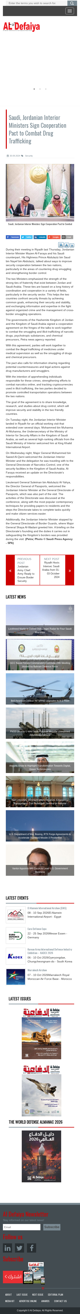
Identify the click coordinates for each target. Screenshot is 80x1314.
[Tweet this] (27, 235)
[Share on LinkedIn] (40, 235)
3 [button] (46, 89)
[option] (39, 59)
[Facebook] (31, 1248)
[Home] (21, 26)
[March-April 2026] (41, 1034)
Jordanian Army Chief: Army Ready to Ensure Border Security (25, 573)
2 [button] (40, 89)
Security (28, 156)
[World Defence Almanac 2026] (41, 1156)
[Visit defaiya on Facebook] (13, 235)
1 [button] (34, 89)
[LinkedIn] (7, 1248)
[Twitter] (19, 1248)
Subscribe (24, 1273)
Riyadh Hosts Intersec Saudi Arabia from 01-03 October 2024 (50, 570)
